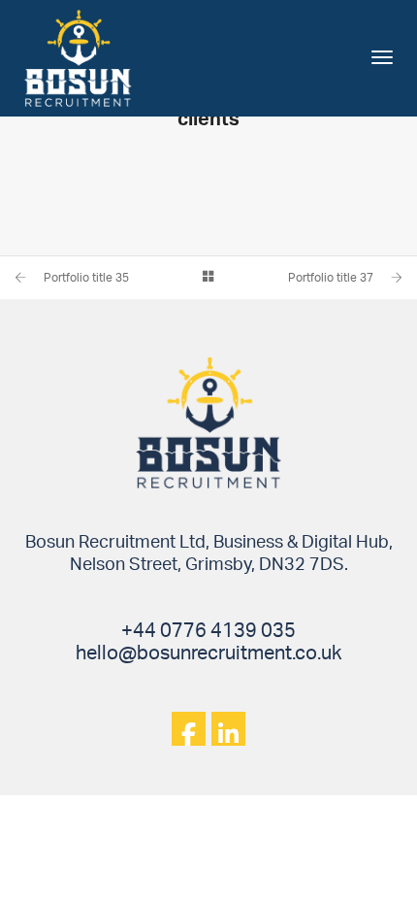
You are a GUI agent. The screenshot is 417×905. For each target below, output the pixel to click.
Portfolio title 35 (86, 278)
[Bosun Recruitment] (78, 57)
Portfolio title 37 (330, 278)
